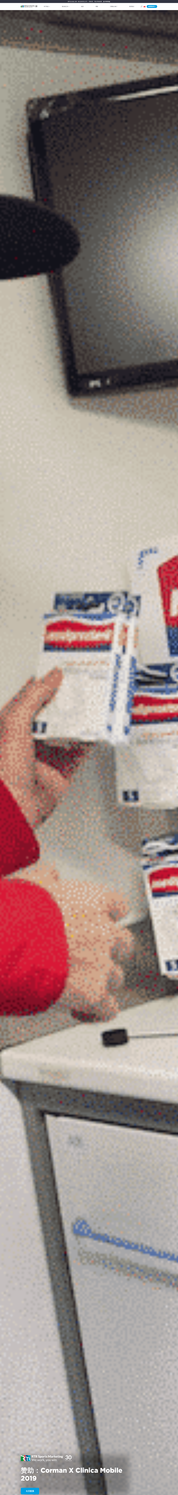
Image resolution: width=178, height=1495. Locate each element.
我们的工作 (65, 6)
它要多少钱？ (113, 6)
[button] (144, 6)
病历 (82, 6)
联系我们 (131, 6)
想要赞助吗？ (152, 6)
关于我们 (46, 6)
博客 (97, 6)
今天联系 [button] (30, 1491)
